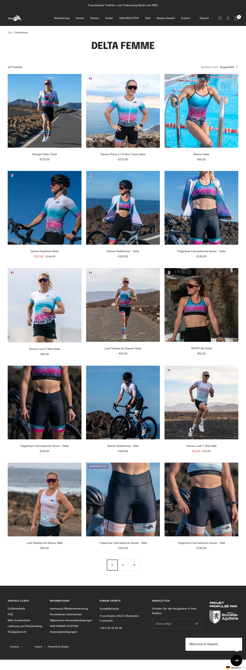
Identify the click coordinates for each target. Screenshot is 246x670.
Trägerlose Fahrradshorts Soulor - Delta (201, 251)
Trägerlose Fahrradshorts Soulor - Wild (123, 542)
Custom (185, 18)
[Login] (228, 18)
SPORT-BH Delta (201, 348)
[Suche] (220, 18)
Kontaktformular (109, 608)
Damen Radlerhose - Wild (123, 445)
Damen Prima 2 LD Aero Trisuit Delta (123, 154)
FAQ (10, 614)
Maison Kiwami (166, 18)
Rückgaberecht (17, 631)
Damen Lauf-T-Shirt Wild (201, 445)
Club (147, 18)
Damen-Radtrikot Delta (44, 251)
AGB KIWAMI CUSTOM (64, 626)
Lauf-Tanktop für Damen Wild (44, 542)
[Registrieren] (196, 623)
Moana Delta (201, 154)
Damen (94, 18)
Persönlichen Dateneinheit (66, 614)
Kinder (109, 18)
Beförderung (62, 18)
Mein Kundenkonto (19, 620)
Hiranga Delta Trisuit (44, 154)
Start (10, 32)
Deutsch (204, 18)
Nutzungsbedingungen (63, 631)
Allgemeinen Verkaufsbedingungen (71, 620)
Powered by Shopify (58, 646)
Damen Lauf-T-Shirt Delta (44, 348)
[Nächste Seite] (133, 565)
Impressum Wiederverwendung (69, 608)
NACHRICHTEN (129, 18)
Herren (80, 18)
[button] (236, 667)
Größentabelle (16, 608)
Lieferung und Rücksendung (25, 626)
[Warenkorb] (236, 18)
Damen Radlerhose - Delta (123, 251)
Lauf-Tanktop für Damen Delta (123, 348)
